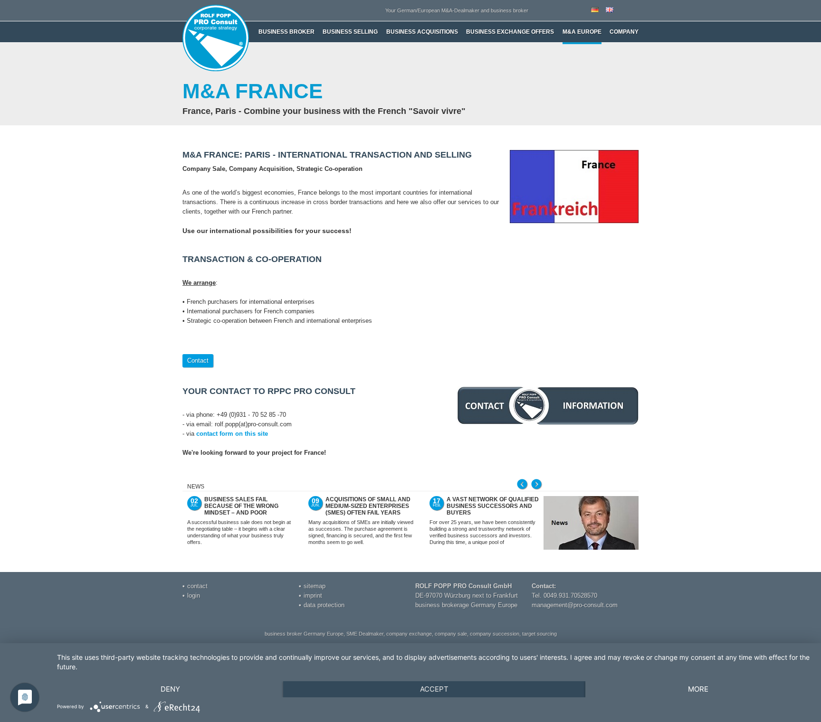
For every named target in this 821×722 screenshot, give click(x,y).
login (193, 595)
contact (197, 586)
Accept (434, 689)
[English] (609, 10)
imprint (313, 595)
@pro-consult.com (592, 605)
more (698, 689)
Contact (198, 360)
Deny (170, 689)
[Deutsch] (595, 10)
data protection (324, 605)
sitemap (314, 586)
